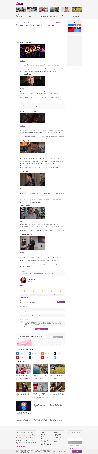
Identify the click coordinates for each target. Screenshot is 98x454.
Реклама (43, 434)
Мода (33, 4)
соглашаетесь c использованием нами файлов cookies (40, 451)
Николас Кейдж (42, 91)
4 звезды (59, 22)
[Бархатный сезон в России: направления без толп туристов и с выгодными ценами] (54, 9)
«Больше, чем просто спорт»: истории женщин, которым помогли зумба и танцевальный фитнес (43, 14)
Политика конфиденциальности (46, 444)
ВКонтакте (34, 353)
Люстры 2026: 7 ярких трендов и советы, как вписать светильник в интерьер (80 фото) (40, 404)
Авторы (42, 438)
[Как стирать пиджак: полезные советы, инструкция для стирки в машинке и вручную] (40, 417)
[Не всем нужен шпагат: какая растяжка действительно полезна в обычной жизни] (21, 9)
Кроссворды (57, 439)
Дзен (33, 357)
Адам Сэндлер (23, 191)
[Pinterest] (71, 30)
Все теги (56, 441)
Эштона (33, 64)
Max (58, 357)
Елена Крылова (19, 22)
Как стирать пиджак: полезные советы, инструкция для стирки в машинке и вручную (40, 421)
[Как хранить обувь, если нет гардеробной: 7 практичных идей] (57, 417)
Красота (38, 4)
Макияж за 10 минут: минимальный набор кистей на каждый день (38, 273)
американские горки (50, 263)
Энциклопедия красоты (57, 434)
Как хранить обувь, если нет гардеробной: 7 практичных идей (56, 421)
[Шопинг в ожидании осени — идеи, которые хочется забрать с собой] (57, 387)
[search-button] (75, 3)
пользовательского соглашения (48, 340)
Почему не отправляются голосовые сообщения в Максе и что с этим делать (23, 414)
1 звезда (56, 22)
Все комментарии (42, 329)
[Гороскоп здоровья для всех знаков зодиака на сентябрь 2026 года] (23, 387)
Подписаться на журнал (21, 446)
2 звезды (57, 22)
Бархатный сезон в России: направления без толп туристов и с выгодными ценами (54, 14)
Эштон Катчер (24, 294)
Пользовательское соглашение (45, 440)
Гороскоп (50, 4)
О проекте (43, 432)
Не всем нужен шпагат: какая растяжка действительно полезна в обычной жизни (20, 14)
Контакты (43, 436)
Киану (27, 158)
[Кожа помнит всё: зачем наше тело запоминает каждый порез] (66, 9)
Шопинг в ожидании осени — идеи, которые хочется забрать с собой (57, 395)
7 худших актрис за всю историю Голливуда (31, 106)
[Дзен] (79, 28)
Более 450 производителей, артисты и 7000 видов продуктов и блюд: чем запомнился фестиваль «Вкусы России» (40, 396)
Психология (44, 4)
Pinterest (46, 357)
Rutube (58, 353)
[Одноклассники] (79, 25)
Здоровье (59, 4)
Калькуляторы (57, 437)
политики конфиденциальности (58, 340)
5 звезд (61, 22)
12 (64, 22)
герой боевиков (32, 136)
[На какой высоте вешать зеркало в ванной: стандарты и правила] (23, 417)
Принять (76, 451)
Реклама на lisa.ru (69, 66)
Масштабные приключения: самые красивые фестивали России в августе (76, 14)
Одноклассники (48, 353)
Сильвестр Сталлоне (52, 129)
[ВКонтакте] (74, 25)
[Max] (77, 30)
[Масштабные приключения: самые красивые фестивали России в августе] (77, 9)
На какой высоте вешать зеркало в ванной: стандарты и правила (23, 421)
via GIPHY (22, 60)
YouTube (21, 357)
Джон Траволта (24, 255)
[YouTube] (74, 28)
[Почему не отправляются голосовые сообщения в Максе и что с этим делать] (23, 406)
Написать (62, 301)
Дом (55, 4)
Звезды (29, 4)
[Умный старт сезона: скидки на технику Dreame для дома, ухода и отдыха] (32, 9)
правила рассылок (47, 341)
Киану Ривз (49, 294)
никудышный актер (26, 95)
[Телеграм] (70, 25)
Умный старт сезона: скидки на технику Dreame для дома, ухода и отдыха (31, 14)
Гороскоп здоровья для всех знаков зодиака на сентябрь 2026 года (23, 395)
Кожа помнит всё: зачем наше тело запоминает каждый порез (65, 14)
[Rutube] (70, 28)
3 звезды (58, 22)
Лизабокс (65, 4)
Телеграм (21, 353)
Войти (79, 4)
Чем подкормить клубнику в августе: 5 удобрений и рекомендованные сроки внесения (56, 404)
